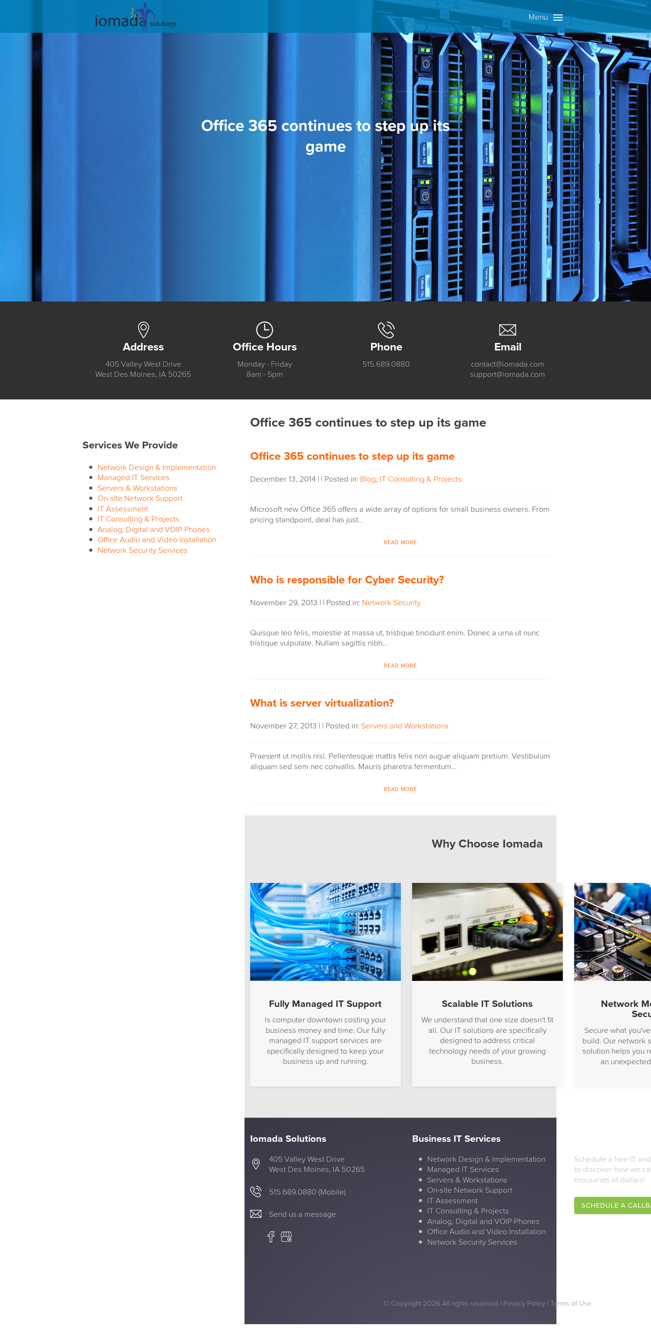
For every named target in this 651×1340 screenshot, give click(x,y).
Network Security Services (143, 550)
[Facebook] (271, 1239)
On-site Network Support (140, 498)
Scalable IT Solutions (487, 1004)
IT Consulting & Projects (138, 519)
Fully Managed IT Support (325, 1004)
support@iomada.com (507, 374)
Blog (368, 479)
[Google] (286, 1239)
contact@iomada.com (507, 364)
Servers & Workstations (137, 488)
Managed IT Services (134, 477)
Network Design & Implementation (157, 467)
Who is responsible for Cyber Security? (347, 579)
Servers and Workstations (405, 725)
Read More (400, 542)
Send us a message (302, 1214)
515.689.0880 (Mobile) (307, 1192)
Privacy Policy (524, 1303)
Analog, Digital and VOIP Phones (154, 529)
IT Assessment (123, 508)
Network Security (391, 602)
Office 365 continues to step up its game (352, 456)
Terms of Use (570, 1303)
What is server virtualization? (322, 702)
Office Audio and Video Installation (157, 539)
